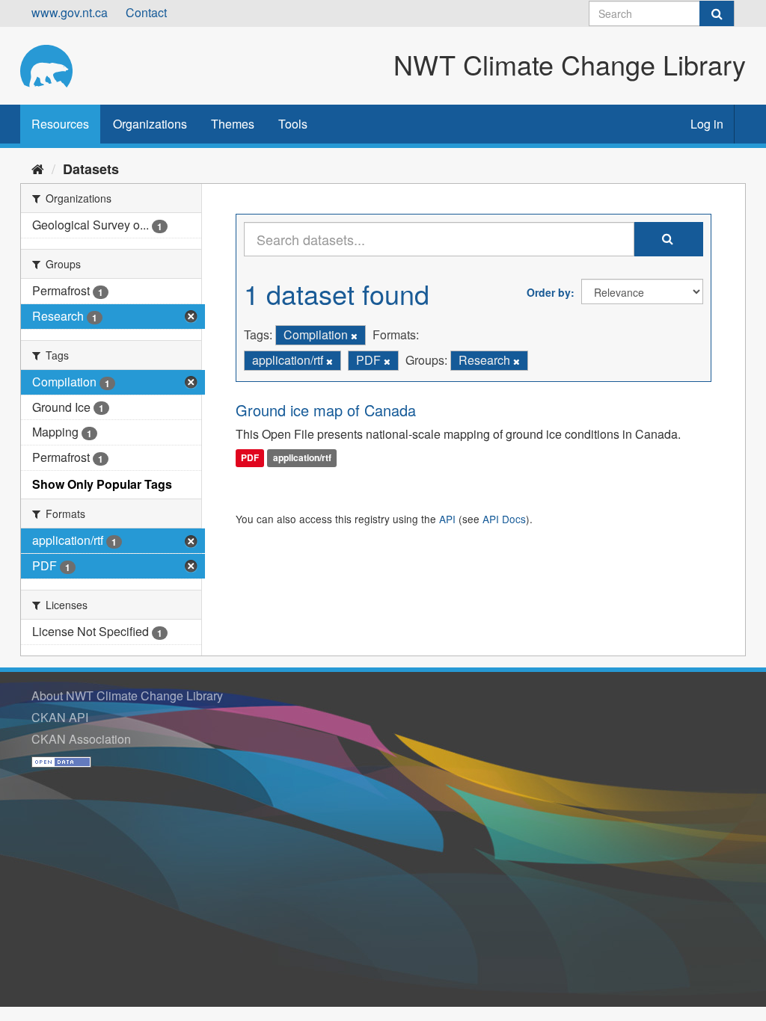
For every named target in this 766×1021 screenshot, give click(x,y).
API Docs (504, 518)
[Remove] (354, 336)
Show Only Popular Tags (102, 484)
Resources (60, 123)
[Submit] (716, 13)
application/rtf (302, 458)
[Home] (37, 168)
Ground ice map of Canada (326, 410)
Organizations (150, 123)
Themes (232, 123)
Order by (549, 292)
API (447, 518)
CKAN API (59, 717)
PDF (250, 458)
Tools (292, 123)
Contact (146, 12)
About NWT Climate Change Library (127, 695)
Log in (706, 123)
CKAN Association (81, 738)
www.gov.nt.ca (69, 12)
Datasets (91, 169)
